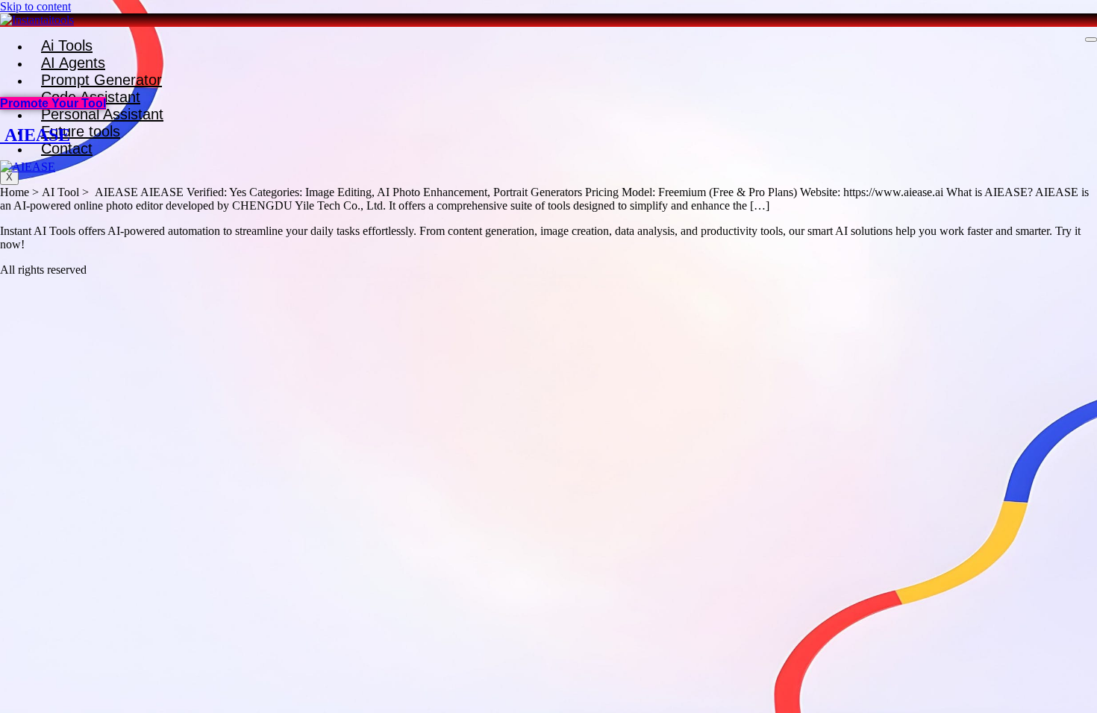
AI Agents (73, 62)
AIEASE (35, 135)
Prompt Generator (101, 80)
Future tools (80, 131)
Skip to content (35, 6)
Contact (67, 148)
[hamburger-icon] (1091, 39)
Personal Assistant (102, 114)
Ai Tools (67, 45)
